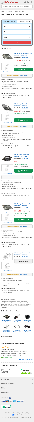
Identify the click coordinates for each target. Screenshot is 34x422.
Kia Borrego (9, 11)
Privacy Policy (25, 413)
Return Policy (16, 413)
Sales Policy (8, 413)
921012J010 (25, 158)
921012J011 (25, 108)
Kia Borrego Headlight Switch (27, 321)
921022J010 (25, 207)
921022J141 (25, 257)
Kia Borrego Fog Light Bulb (17, 321)
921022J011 (25, 57)
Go (17, 42)
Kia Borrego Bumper (27, 331)
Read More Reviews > (27, 359)
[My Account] (28, 2)
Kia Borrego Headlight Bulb (6, 331)
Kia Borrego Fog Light (6, 321)
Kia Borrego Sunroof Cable (17, 331)
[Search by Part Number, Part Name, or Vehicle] (31, 6)
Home (2, 11)
